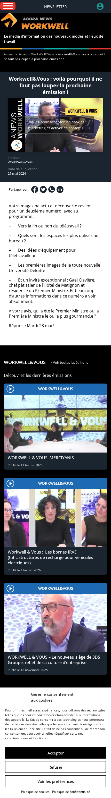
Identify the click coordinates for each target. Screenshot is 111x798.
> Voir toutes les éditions (69, 362)
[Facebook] (34, 189)
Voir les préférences (55, 781)
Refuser (55, 767)
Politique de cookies (35, 791)
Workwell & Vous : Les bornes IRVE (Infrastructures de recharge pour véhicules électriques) (50, 557)
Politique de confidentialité (71, 791)
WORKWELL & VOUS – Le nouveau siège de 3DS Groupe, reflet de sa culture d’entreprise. (54, 659)
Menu (7, 6)
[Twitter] (43, 189)
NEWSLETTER (55, 6)
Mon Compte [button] (104, 6)
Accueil (9, 54)
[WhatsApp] (51, 189)
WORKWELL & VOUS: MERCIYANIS (41, 458)
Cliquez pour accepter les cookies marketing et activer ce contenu (55, 125)
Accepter (55, 752)
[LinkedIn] (60, 189)
